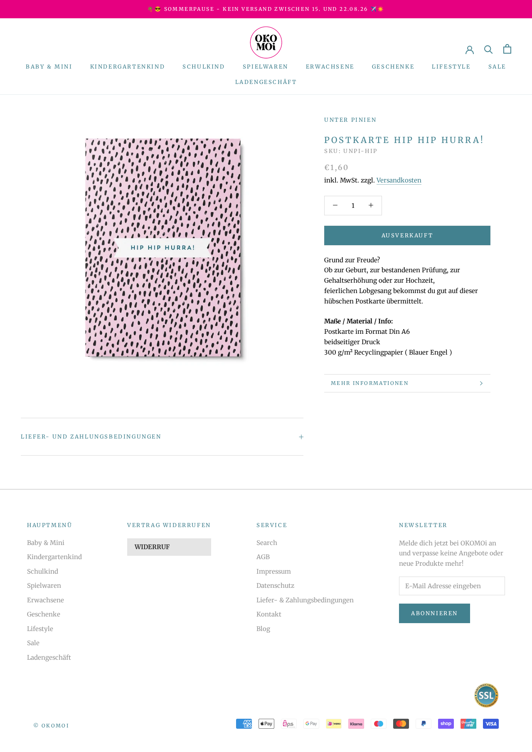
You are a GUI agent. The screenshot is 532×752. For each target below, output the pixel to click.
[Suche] (488, 48)
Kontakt (268, 614)
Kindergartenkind (127, 66)
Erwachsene (330, 66)
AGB (263, 557)
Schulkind (203, 66)
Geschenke (393, 66)
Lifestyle (451, 66)
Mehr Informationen (370, 383)
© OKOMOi (51, 725)
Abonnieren (434, 613)
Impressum (273, 571)
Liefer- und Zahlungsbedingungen (91, 436)
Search (266, 543)
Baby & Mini (49, 66)
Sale (497, 66)
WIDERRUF (152, 547)
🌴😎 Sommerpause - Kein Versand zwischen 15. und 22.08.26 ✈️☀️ (265, 9)
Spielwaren (265, 66)
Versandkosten (399, 180)
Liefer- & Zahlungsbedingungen (305, 600)
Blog (263, 629)
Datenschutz (275, 585)
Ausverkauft (407, 235)
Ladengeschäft (266, 82)
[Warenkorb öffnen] (507, 49)
